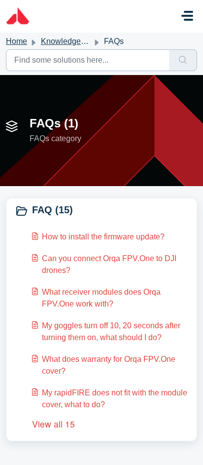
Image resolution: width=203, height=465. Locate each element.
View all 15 (53, 424)
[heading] (101, 210)
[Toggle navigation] (187, 16)
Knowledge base (70, 41)
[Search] (183, 60)
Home (16, 41)
